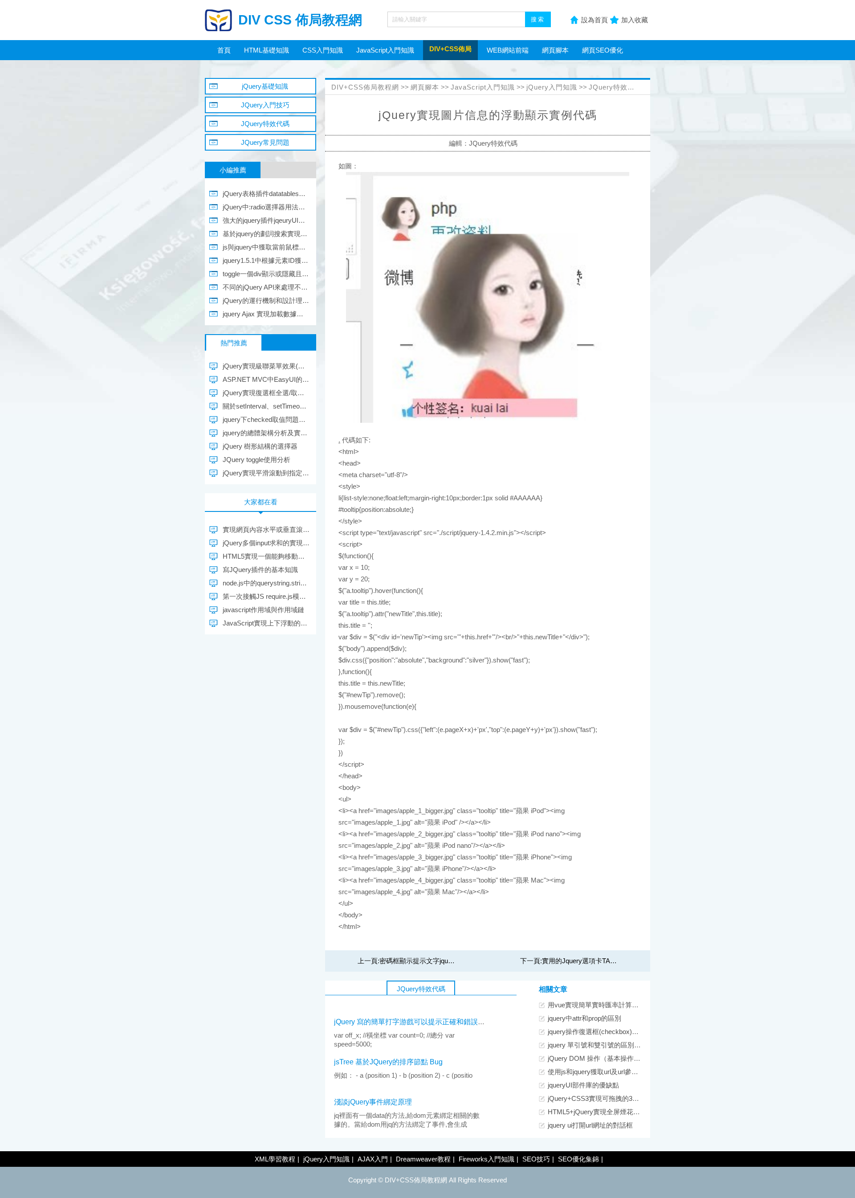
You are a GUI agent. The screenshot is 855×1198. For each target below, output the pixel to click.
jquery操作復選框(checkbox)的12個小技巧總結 (617, 1031)
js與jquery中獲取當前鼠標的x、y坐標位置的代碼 (266, 247)
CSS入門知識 (322, 50)
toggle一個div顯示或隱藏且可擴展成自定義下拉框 (266, 274)
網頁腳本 (555, 50)
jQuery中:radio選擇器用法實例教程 (266, 207)
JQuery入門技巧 (265, 105)
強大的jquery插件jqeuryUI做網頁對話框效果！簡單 (266, 220)
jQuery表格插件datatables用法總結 (266, 193)
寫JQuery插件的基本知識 (260, 569)
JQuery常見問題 (265, 142)
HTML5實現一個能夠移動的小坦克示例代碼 (266, 556)
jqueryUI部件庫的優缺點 (583, 1085)
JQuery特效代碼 (615, 87)
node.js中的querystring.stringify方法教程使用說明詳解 (266, 583)
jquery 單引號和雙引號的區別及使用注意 (608, 1045)
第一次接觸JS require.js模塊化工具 (266, 596)
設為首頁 (594, 20)
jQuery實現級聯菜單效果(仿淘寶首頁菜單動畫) (266, 366)
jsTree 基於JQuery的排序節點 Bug (388, 1062)
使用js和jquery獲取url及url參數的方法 (603, 1071)
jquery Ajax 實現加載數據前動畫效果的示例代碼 (266, 314)
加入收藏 (634, 20)
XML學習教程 (275, 1159)
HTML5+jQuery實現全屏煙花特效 (597, 1112)
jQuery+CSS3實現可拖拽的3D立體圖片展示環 (616, 1098)
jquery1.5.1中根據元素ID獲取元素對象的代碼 (266, 260)
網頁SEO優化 (602, 50)
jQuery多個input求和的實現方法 (266, 543)
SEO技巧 (536, 1159)
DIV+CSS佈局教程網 (365, 87)
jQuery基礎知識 (265, 86)
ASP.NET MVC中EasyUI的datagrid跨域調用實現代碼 (266, 379)
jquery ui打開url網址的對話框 (590, 1125)
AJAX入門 (373, 1159)
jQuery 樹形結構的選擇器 (260, 446)
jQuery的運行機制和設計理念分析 (266, 300)
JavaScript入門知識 (385, 50)
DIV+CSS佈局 (450, 49)
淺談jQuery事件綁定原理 (373, 1102)
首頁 (224, 50)
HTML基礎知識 (266, 50)
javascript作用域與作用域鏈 (263, 609)
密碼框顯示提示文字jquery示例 (425, 961)
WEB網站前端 (508, 50)
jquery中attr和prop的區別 (584, 1018)
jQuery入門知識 (551, 87)
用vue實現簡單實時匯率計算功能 (596, 1005)
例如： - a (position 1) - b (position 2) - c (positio (403, 1075)
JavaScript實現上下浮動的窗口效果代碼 (266, 623)
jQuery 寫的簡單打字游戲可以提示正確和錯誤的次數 (416, 1022)
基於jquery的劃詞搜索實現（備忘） (266, 233)
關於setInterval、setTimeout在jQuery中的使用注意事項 (266, 406)
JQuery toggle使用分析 (256, 459)
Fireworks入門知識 (486, 1159)
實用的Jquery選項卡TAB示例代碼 (591, 961)
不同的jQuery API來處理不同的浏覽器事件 (266, 287)
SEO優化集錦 (578, 1159)
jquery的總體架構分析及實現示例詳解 (266, 433)
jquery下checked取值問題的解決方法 (266, 419)
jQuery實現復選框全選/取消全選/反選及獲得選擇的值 (266, 393)
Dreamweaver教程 (423, 1159)
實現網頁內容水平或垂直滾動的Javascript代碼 (266, 529)
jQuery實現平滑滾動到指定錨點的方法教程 (266, 473)
